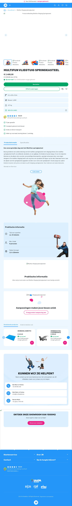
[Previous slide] (3, 337)
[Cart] (66, 5)
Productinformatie (10, 142)
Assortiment (11, 10)
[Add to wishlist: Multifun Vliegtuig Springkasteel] (66, 89)
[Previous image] (5, 35)
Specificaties (24, 142)
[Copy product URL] (62, 89)
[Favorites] (62, 5)
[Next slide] (68, 337)
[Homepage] (5, 5)
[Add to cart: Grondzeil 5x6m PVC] (32, 343)
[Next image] (66, 35)
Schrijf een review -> (12, 471)
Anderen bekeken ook (26, 325)
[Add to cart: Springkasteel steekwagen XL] (65, 343)
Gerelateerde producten (11, 324)
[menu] (10, 5)
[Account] (59, 5)
